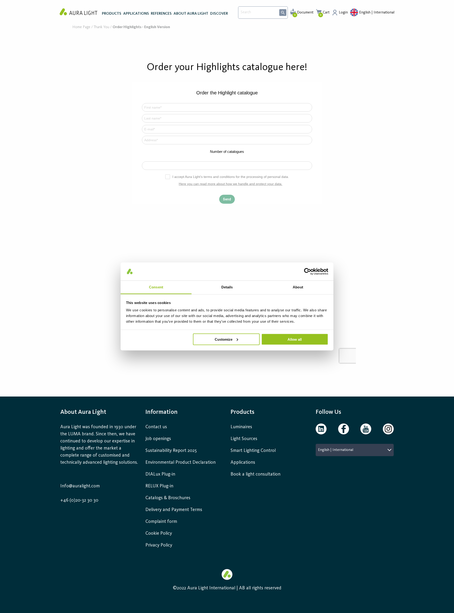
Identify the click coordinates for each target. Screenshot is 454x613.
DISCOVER (219, 14)
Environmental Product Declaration (180, 462)
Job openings (158, 439)
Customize (223, 339)
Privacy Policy (158, 545)
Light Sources (244, 439)
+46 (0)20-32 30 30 (79, 500)
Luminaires (241, 427)
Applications (243, 462)
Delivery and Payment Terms (173, 509)
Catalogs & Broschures (167, 498)
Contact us (156, 427)
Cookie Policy (158, 533)
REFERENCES (161, 14)
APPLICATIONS (136, 14)
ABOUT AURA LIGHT (191, 14)
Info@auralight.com (80, 486)
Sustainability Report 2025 (171, 450)
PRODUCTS (111, 14)
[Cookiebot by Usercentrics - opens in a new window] (307, 271)
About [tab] (298, 287)
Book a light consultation (255, 474)
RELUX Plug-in (159, 486)
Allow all (295, 339)
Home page (81, 27)
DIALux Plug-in (160, 474)
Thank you (101, 27)
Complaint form (161, 521)
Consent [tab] (156, 287)
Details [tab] (227, 287)
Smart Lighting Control (253, 450)
